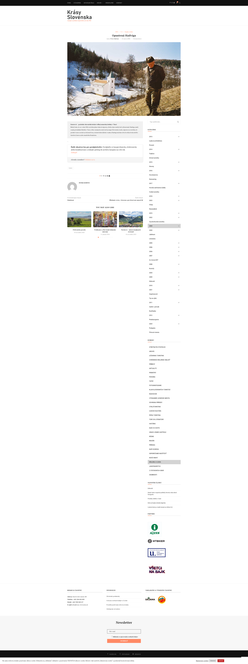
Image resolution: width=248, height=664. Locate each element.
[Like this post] (101, 176)
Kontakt (119, 3)
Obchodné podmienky (113, 596)
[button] (70, 224)
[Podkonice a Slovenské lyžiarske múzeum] (105, 219)
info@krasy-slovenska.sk (80, 605)
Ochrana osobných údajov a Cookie (116, 600)
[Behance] (174, 5)
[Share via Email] (109, 176)
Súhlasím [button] (221, 660)
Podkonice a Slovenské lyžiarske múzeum (105, 231)
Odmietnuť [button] (212, 660)
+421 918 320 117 (77, 602)
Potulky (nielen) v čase (154, 498)
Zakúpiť (74, 152)
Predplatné (109, 3)
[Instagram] (172, 5)
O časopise (77, 3)
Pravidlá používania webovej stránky (117, 605)
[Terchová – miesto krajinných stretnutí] (131, 219)
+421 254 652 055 (78, 599)
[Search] (180, 3)
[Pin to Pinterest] (107, 176)
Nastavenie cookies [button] (202, 661)
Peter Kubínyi (114, 39)
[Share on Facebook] (103, 176)
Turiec (70, 168)
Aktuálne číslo (89, 3)
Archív (99, 3)
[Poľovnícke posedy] (79, 219)
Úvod (69, 3)
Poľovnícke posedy (79, 230)
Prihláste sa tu (90, 160)
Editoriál (150, 488)
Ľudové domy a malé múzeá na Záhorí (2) (160, 507)
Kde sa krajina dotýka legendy (157, 503)
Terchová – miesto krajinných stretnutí (131, 231)
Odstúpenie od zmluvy (113, 609)
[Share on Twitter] (105, 176)
